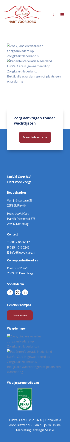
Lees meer (20, 315)
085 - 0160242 (19, 247)
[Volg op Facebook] (10, 292)
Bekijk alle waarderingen (24, 76)
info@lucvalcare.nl (22, 252)
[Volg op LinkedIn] (25, 292)
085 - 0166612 (20, 242)
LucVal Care (15, 66)
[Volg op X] (18, 292)
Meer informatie (35, 137)
